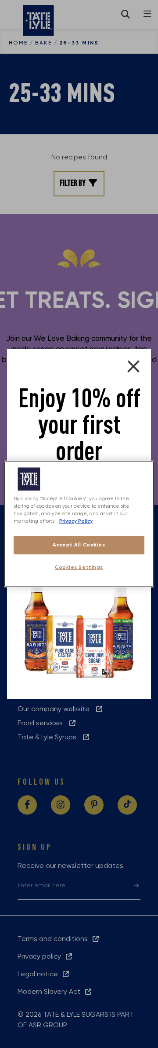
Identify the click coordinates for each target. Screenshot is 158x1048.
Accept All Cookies (79, 545)
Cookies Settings (79, 567)
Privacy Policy (76, 521)
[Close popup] (133, 366)
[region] (79, 524)
